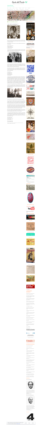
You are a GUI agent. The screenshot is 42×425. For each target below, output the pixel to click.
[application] (30, 217)
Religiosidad (11, 123)
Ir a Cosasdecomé (27, 289)
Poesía (22, 122)
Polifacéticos (8, 123)
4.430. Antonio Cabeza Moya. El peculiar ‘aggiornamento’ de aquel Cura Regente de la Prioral (30, 296)
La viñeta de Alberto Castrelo (10, 9)
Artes (16, 122)
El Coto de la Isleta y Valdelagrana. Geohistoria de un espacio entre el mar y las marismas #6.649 (30, 370)
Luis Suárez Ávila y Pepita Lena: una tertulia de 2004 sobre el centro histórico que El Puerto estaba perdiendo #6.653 (30, 360)
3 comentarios (14, 123)
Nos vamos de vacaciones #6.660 (29, 345)
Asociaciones (18, 122)
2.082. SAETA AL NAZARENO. (12, 24)
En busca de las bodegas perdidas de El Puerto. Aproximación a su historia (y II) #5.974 (30, 304)
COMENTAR (31, 306)
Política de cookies (18, 423)
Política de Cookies (26, 9)
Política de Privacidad (22, 9)
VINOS (14, 9)
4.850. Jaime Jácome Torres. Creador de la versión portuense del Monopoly (30, 325)
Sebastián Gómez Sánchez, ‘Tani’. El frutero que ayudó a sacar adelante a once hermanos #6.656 (30, 353)
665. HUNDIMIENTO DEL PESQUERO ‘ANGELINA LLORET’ (30, 308)
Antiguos (15, 122)
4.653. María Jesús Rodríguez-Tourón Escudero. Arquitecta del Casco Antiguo (30, 313)
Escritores (21, 122)
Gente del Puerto (10, 5)
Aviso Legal (17, 9)
